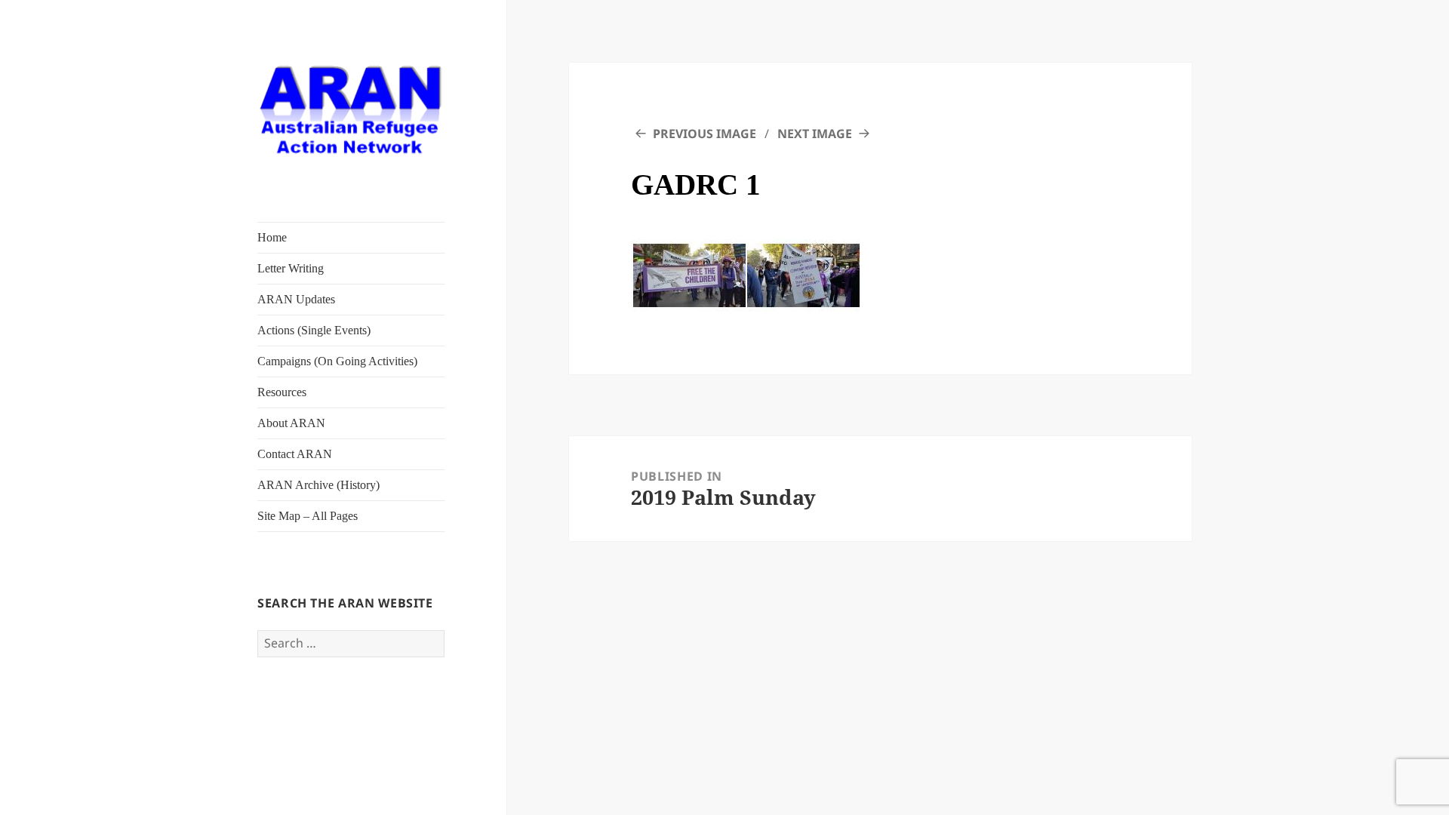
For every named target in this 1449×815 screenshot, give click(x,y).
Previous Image (704, 133)
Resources (281, 392)
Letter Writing (290, 268)
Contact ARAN (294, 453)
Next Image (814, 133)
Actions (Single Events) (314, 330)
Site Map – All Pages (307, 515)
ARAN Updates (296, 299)
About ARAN (291, 423)
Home (272, 237)
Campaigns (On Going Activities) (337, 361)
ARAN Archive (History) (318, 484)
